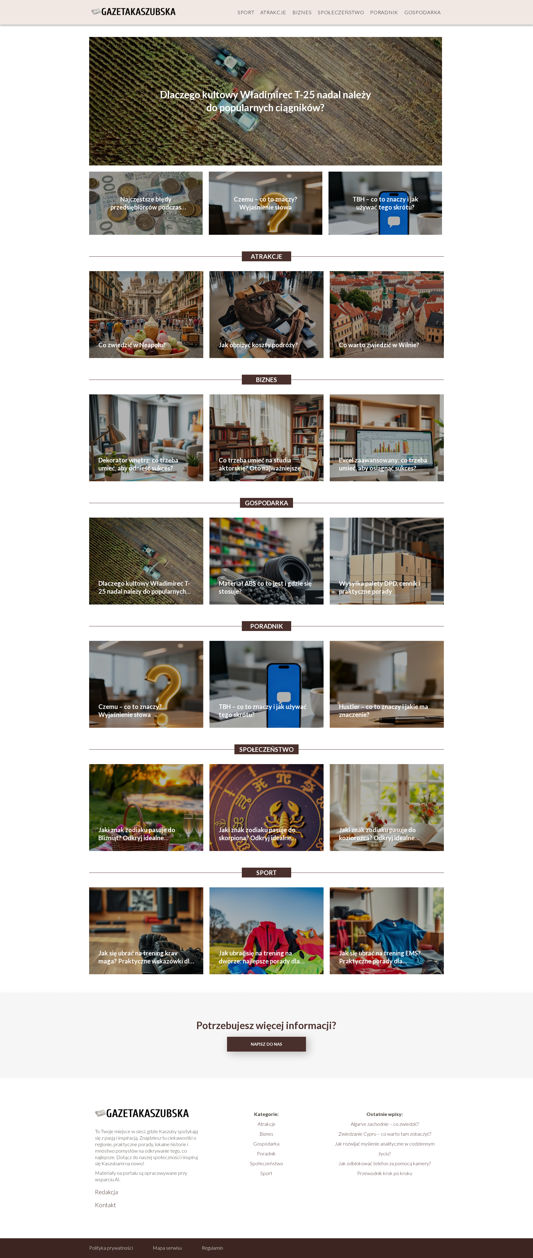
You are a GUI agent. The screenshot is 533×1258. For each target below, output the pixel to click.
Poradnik (384, 12)
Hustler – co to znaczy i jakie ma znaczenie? (383, 710)
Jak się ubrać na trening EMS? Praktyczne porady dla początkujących (380, 957)
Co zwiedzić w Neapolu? (132, 344)
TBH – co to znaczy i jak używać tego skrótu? (385, 203)
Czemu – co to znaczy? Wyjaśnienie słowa (265, 203)
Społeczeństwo (341, 12)
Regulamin (212, 1248)
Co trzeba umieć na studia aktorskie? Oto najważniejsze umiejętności (260, 464)
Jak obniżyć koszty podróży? (258, 344)
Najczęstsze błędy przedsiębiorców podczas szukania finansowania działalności (145, 203)
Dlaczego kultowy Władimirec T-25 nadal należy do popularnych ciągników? (265, 101)
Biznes (302, 12)
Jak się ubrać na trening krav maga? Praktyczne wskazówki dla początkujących (145, 957)
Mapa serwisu (167, 1248)
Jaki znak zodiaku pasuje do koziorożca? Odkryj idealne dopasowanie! (377, 834)
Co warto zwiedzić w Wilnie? (379, 344)
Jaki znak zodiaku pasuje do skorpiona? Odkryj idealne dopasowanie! (257, 834)
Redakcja (106, 1191)
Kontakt (105, 1204)
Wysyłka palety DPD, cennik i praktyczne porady (379, 587)
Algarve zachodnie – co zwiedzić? (385, 1124)
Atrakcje (273, 12)
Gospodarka (422, 12)
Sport (246, 12)
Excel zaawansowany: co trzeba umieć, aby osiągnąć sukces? (383, 464)
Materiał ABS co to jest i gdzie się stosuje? (265, 587)
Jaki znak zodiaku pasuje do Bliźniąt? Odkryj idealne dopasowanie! (136, 834)
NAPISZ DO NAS (266, 1044)
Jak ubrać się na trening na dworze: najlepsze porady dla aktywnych (259, 957)
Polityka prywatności (111, 1248)
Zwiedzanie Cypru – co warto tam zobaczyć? (384, 1134)
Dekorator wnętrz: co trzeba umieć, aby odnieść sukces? (138, 464)
